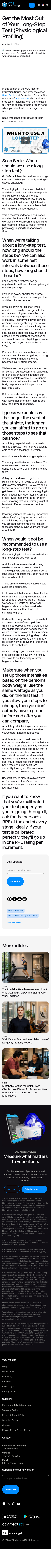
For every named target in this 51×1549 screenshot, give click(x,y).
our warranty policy (38, 1252)
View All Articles (14, 922)
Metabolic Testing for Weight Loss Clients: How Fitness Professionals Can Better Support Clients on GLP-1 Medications (24, 1091)
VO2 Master (22, 98)
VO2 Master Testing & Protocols (22, 915)
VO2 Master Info (15, 910)
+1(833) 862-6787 (11, 1448)
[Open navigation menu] (32, 5)
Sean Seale (8, 95)
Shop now (12, 1189)
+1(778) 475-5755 (11, 1456)
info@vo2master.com (13, 1463)
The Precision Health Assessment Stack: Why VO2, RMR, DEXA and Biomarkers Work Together (25, 992)
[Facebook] (9, 899)
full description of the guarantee (14, 1245)
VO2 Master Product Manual (13, 1263)
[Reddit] (19, 899)
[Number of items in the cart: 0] (38, 5)
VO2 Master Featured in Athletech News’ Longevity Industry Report (25, 1041)
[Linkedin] (24, 899)
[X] (14, 899)
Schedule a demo (32, 1189)
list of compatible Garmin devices (35, 1229)
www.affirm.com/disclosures (22, 1345)
